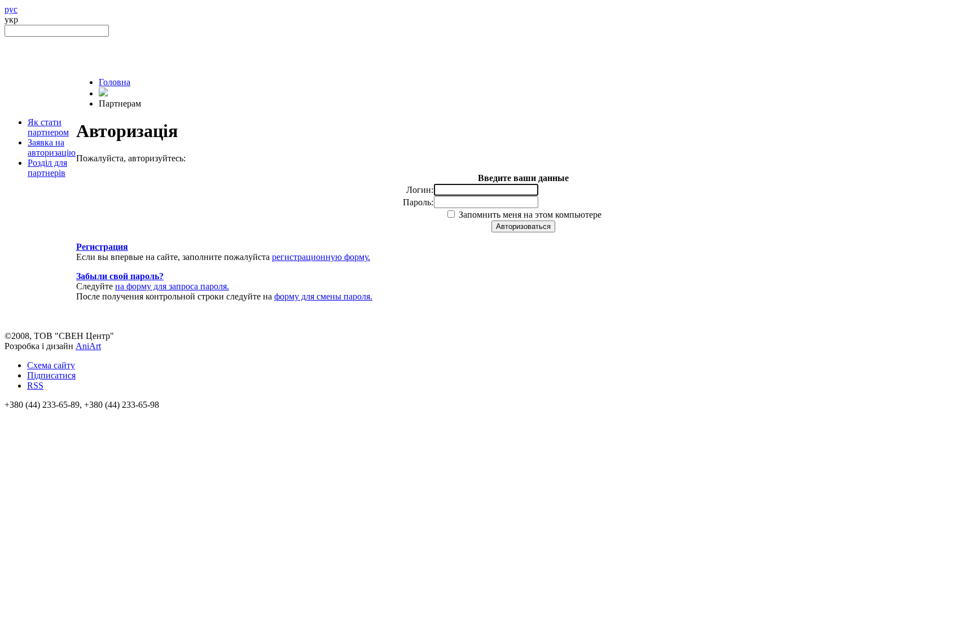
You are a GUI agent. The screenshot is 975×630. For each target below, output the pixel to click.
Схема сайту (51, 365)
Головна (114, 82)
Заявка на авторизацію (52, 147)
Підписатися (51, 375)
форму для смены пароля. (323, 296)
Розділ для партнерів (47, 168)
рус (11, 9)
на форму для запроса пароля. (172, 286)
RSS (35, 385)
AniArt (88, 346)
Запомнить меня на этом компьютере (528, 214)
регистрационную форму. (321, 257)
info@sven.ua (29, 415)
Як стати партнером (48, 127)
